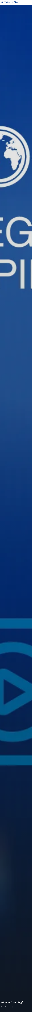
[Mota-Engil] (10, 2)
